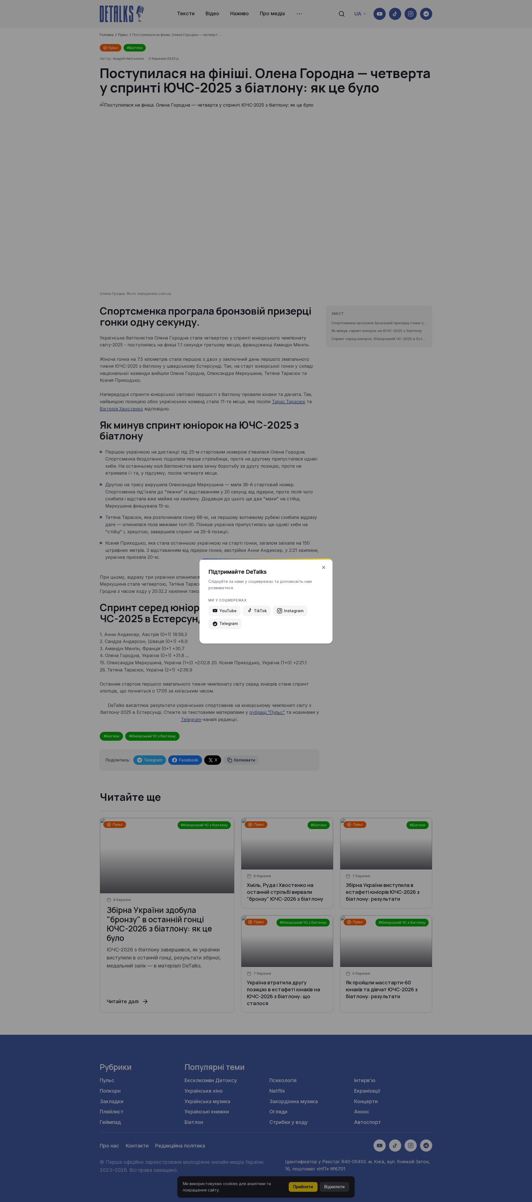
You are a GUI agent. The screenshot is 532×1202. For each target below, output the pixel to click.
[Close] (323, 567)
